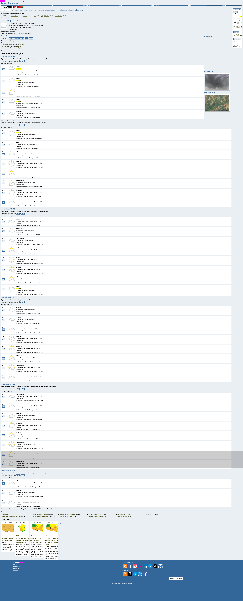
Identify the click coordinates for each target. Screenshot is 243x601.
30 (241, 18)
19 (239, 26)
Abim (35, 16)
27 (237, 18)
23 (241, 16)
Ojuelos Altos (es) (23, 10)
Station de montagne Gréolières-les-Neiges (12, 516)
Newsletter (15, 570)
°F (12, 7)
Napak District (45, 16)
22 (234, 27)
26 (236, 18)
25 (234, 18)
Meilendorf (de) (73, 10)
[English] (16, 7)
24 (233, 18)
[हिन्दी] (22, 7)
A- (0, 7)
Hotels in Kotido (208, 36)
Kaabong (25, 16)
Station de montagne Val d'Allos (96, 516)
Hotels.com (12, 38)
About (18, 562)
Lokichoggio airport (6, 44)
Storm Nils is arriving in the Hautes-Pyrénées (8, 539)
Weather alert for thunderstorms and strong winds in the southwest (22, 540)
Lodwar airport (5, 48)
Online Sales (236, 32)
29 (239, 18)
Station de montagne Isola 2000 (67, 514)
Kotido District (14, 16)
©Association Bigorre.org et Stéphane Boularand (122, 583)
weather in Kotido (237, 39)
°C (10, 7)
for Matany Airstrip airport (123, 516)
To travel (3, 51)
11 (238, 25)
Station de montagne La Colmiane (39, 514)
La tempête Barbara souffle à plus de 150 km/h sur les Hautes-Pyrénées (51, 541)
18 (238, 26)
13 (241, 25)
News (18, 5)
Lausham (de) (80, 10)
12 (239, 25)
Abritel (26, 38)
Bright (5, 7)
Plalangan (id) (65, 10)
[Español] (18, 7)
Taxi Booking (11, 41)
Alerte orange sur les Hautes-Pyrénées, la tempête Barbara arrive (36, 540)
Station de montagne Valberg (66, 516)
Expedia (22, 38)
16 (236, 26)
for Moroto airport (150, 514)
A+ (2, 7)
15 (234, 26)
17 (237, 26)
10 (237, 25)
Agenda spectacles (237, 9)
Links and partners (17, 568)
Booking (17, 38)
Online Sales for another (238, 35)
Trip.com (22, 44)
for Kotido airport (121, 514)
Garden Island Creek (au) (50, 10)
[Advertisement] (122, 460)
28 (238, 18)
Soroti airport (5, 46)
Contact (15, 564)
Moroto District (58, 16)
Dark (8, 7)
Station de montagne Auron (95, 514)
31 (233, 19)
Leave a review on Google (176, 581)
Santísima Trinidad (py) (33, 10)
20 (241, 26)
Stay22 (31, 38)
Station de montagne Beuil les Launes (39, 516)
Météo (3, 536)
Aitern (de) (41, 10)
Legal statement (16, 566)
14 (233, 26)
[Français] (14, 7)
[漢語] (20, 7)
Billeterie (235, 11)
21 (233, 27)
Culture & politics (155, 5)
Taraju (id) (59, 10)
